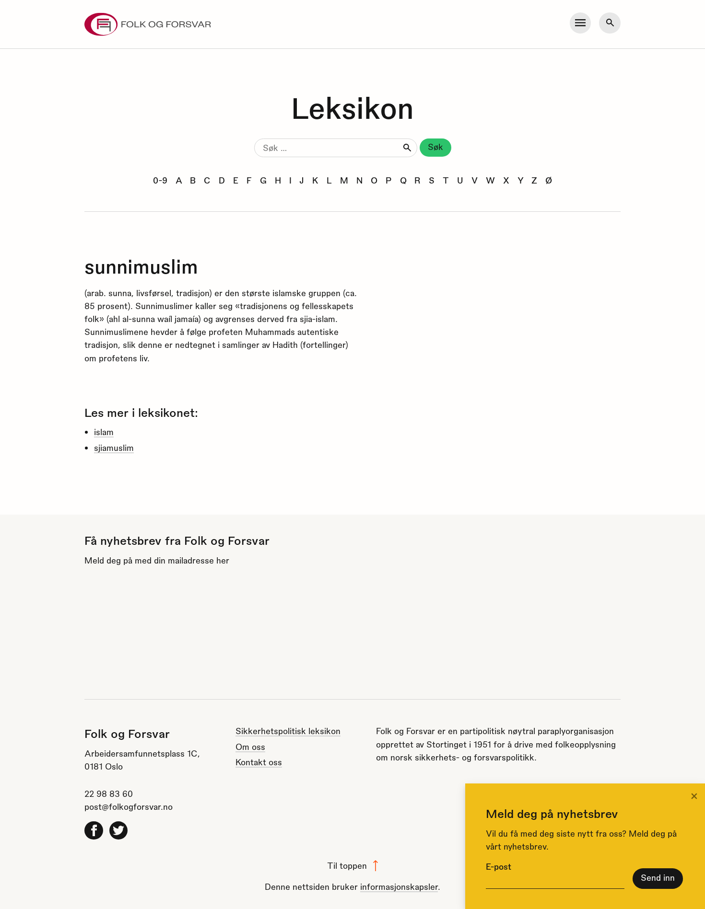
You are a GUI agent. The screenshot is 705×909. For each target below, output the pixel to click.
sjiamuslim (114, 447)
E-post (498, 866)
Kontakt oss (258, 762)
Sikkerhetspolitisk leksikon (288, 730)
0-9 (160, 180)
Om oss (250, 746)
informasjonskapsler (399, 886)
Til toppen (347, 865)
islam (104, 431)
